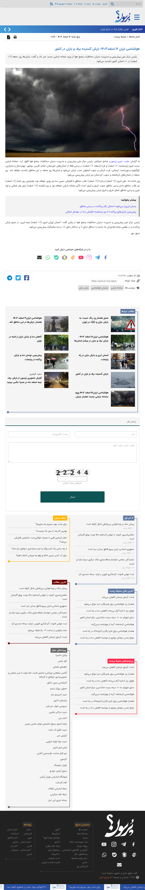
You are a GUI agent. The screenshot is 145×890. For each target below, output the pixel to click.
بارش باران (84, 288)
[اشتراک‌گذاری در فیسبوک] (26, 277)
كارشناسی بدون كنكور (57, 683)
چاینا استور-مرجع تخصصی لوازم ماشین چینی (46, 724)
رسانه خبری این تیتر (57, 800)
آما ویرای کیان (105, 877)
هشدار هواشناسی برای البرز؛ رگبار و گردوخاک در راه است (108, 631)
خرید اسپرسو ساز (59, 694)
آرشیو (105, 3)
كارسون (63, 759)
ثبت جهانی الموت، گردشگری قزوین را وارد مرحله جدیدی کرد (106, 574)
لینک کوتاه (130, 281)
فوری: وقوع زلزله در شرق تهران (114, 29)
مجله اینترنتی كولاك (57, 788)
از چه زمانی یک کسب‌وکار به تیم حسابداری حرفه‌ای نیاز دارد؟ (39, 549)
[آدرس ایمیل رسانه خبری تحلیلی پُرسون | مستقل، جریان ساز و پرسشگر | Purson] (39, 257)
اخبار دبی (63, 718)
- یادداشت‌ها (83, 833)
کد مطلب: (131, 276)
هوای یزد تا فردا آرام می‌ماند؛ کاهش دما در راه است (110, 611)
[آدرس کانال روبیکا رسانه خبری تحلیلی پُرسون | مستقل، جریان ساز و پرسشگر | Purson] (64, 257)
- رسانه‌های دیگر (81, 854)
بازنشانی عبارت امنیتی (72, 483)
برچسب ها (96, 3)
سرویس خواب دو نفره (56, 706)
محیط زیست (120, 37)
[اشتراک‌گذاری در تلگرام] (9, 277)
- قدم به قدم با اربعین (51, 862)
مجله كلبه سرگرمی (58, 794)
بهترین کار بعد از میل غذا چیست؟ (51, 531)
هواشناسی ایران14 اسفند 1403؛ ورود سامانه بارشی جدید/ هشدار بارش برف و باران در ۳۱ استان (91, 397)
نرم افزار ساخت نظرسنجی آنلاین (52, 753)
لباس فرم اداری (60, 747)
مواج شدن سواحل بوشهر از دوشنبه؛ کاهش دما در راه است (107, 638)
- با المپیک (56, 854)
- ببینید (85, 838)
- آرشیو (57, 842)
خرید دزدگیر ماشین (58, 712)
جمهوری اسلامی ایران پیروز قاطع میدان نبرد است (111, 549)
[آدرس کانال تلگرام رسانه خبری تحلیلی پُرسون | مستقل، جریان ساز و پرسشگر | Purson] (97, 257)
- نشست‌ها (84, 829)
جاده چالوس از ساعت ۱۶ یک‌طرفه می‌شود (47, 630)
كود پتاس (62, 661)
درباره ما (87, 3)
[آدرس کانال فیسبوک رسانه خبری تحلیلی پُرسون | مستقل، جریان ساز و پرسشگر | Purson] (105, 257)
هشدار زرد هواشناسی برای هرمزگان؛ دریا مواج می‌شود (109, 604)
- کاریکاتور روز (83, 866)
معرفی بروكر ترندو (58, 688)
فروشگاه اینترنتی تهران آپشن (53, 777)
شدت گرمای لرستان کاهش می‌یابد (118, 597)
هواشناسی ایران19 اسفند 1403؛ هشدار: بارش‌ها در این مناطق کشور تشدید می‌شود (25, 322)
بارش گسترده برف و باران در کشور (92, 374)
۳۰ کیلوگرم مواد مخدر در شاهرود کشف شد (35, 887)
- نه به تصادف (54, 858)
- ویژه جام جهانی (53, 846)
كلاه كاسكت (61, 782)
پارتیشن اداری (60, 700)
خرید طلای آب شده (58, 730)
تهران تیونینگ (60, 765)
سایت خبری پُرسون (119, 161)
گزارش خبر (62, 736)
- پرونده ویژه (83, 846)
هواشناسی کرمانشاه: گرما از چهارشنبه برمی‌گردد (112, 624)
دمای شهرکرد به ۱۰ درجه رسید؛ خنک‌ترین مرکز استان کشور (107, 617)
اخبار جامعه (134, 37)
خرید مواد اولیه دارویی (56, 741)
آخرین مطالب (59, 582)
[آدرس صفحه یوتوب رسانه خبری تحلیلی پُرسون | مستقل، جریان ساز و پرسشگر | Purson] (81, 257)
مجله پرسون (60, 518)
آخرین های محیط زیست (121, 591)
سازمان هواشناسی (99, 288)
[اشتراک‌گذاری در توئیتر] (18, 277)
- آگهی (58, 829)
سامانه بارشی (117, 288)
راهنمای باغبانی (60, 667)
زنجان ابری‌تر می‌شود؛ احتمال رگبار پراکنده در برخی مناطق (108, 206)
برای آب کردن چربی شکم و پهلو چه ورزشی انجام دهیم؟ (41, 555)
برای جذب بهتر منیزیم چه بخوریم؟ (51, 524)
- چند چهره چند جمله (79, 842)
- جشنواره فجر (54, 850)
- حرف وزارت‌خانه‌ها (80, 858)
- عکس (85, 862)
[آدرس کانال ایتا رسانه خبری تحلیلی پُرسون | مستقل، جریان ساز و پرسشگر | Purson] (73, 257)
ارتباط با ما (78, 3)
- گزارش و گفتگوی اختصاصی (75, 850)
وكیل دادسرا (61, 655)
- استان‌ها (56, 833)
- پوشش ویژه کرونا (52, 838)
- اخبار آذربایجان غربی (28, 834)
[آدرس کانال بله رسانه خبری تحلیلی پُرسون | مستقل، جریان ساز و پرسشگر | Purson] (56, 257)
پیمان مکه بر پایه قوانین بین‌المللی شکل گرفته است (110, 524)
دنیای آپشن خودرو (58, 771)
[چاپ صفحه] (15, 37)
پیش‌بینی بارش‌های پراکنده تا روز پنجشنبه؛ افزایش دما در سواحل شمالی (101, 212)
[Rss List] (51, 3)
